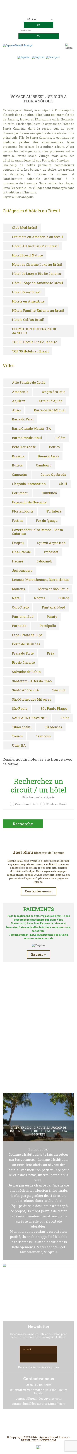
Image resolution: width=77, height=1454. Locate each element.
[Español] (24, 57)
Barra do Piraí (23, 419)
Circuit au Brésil (26, 804)
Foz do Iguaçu (47, 521)
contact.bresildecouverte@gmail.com (38, 12)
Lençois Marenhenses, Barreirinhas (40, 580)
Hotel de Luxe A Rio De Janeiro (36, 274)
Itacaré (17, 561)
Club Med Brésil (24, 228)
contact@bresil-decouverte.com (43, 9)
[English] (38, 57)
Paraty (52, 617)
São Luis (59, 690)
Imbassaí (51, 552)
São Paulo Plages (54, 709)
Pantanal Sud (22, 617)
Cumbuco (49, 493)
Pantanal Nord (53, 607)
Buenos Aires (48, 456)
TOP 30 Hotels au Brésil (30, 351)
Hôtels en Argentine (28, 301)
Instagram (38, 1422)
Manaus (18, 589)
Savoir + (38, 954)
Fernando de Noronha (29, 502)
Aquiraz (18, 401)
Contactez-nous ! (38, 891)
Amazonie (20, 392)
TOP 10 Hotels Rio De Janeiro (34, 342)
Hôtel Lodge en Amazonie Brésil (37, 283)
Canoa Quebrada (53, 475)
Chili (63, 484)
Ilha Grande (21, 552)
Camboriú (44, 465)
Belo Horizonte (24, 447)
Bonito (54, 447)
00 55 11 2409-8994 (48, 4)
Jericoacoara (22, 571)
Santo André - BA (25, 690)
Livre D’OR (38, 1049)
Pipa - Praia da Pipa (27, 635)
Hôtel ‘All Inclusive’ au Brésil (35, 246)
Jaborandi (44, 561)
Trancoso (43, 736)
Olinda (63, 598)
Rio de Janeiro (23, 663)
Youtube (47, 1422)
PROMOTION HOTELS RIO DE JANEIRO (34, 331)
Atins (16, 410)
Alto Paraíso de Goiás (28, 383)
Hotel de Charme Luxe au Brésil (37, 265)
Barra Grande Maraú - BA (31, 429)
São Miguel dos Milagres (31, 699)
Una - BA (19, 746)
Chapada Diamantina (29, 484)
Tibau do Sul (22, 727)
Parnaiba (19, 626)
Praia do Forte (23, 653)
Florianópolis (22, 511)
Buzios (17, 465)
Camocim (19, 475)
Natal (16, 598)
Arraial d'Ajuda (50, 401)
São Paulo (19, 709)
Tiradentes (53, 727)
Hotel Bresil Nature (27, 255)
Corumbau (20, 493)
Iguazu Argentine (51, 543)
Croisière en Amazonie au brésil (37, 237)
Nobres (39, 598)
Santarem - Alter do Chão (32, 681)
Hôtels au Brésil (56, 804)
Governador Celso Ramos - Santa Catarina (37, 532)
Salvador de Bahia (26, 672)
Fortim (17, 521)
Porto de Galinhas (26, 644)
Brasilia (18, 456)
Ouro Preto (20, 607)
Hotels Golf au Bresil (28, 320)
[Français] (53, 57)
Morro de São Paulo (53, 589)
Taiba (65, 718)
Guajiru (18, 543)
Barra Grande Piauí (27, 438)
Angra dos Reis (53, 392)
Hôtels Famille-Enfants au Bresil (38, 311)
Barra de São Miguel (50, 410)
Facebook (30, 1422)
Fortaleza (54, 511)
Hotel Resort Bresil (27, 292)
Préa (50, 653)
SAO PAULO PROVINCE (29, 718)
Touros (17, 736)
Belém (60, 438)
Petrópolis (48, 626)
